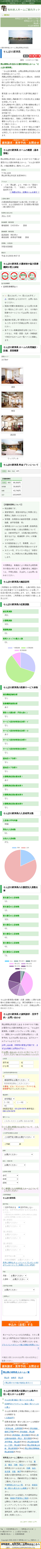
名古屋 (7, 1472)
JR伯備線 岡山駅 (27, 1432)
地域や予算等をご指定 (19, 1498)
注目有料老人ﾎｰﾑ (12, 1529)
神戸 (19, 1472)
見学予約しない (26, 1207)
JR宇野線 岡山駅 (12, 1442)
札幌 (28, 1468)
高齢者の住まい (6, 1534)
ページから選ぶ (19, 1400)
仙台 (34, 1468)
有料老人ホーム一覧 (14, 1485)
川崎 (15, 1465)
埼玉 (21, 1465)
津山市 (20, 1378)
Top (1, 1529)
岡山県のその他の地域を (15, 1383)
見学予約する (10, 1207)
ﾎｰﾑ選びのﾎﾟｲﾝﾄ (6, 1532)
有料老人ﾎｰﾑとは (27, 1529)
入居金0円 (9, 1418)
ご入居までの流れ (21, 1532)
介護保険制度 (19, 1534)
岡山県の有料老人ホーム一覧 (16, 1372)
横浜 (10, 1465)
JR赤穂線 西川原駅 (20, 1435)
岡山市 (6, 1378)
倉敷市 (13, 1378)
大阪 (14, 1472)
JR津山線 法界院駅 (13, 1428)
